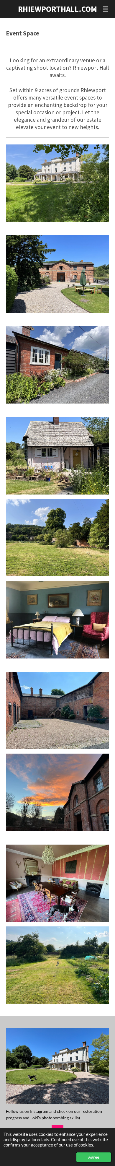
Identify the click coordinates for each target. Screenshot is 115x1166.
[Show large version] (57, 456)
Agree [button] (93, 1157)
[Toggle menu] (105, 9)
